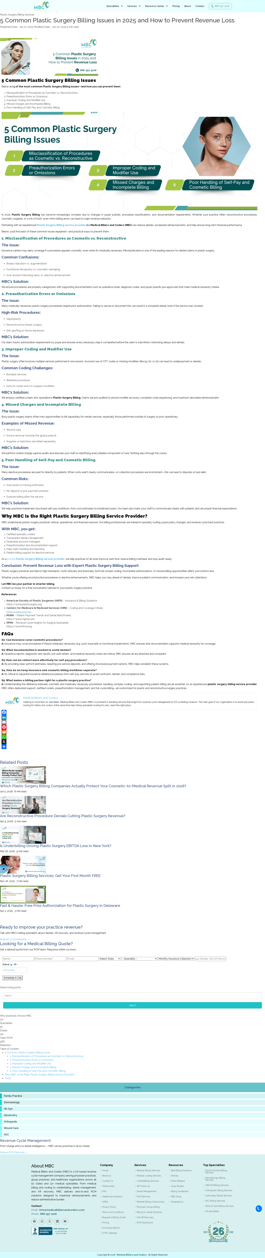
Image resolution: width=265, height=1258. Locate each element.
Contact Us (107, 1181)
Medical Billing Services (148, 1170)
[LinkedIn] (129, 717)
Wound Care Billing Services (219, 1206)
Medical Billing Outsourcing (150, 1202)
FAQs (8, 1078)
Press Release (178, 1181)
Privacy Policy (109, 1207)
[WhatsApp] (129, 736)
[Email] (129, 722)
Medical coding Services (149, 1176)
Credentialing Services (148, 1181)
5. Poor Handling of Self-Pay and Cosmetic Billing (38, 1070)
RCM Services (143, 1196)
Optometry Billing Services (218, 1196)
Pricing (176, 6)
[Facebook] (129, 712)
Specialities (112, 6)
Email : (58, 1209)
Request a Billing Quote (114, 1217)
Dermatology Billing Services (215, 1179)
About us (106, 1176)
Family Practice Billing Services (216, 1171)
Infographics (177, 1202)
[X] (129, 741)
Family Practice (13, 1096)
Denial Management (146, 1191)
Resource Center (154, 6)
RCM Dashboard (145, 1223)
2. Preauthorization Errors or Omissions (31, 1059)
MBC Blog (176, 1196)
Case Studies (177, 1186)
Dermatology (12, 1102)
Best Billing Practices (181, 1170)
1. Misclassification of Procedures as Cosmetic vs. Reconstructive (46, 1056)
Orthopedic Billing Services (218, 1190)
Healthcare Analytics (112, 1196)
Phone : (44, 1213)
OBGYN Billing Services (217, 1185)
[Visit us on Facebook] (34, 1221)
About (187, 6)
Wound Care (11, 1128)
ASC (6, 1134)
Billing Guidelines (179, 1191)
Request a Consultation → (15, 939)
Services (132, 6)
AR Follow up (143, 1186)
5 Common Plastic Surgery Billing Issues (27, 1052)
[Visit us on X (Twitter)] (50, 1221)
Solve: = (9, 964)
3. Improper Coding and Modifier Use (30, 1063)
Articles (174, 1176)
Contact (200, 6)
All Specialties (212, 1211)
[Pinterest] (129, 727)
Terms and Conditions (113, 1212)
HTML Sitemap (109, 1233)
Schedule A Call (12, 977)
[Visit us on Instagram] (42, 1221)
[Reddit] (129, 731)
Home (105, 1170)
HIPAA (105, 1202)
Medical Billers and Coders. (132, 1255)
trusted (36, 558)
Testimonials (108, 1186)
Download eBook (111, 1228)
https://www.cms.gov (18, 611)
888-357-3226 (222, 6)
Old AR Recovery (145, 1217)
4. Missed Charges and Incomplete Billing (33, 1067)
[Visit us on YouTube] (65, 1221)
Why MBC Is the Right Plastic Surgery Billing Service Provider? (40, 1074)
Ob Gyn (8, 1108)
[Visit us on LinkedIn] (57, 1221)
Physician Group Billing (148, 1207)
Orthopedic (10, 1121)
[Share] (129, 746)
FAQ (104, 1191)
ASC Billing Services (215, 1201)
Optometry (10, 1115)
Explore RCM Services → (14, 1152)
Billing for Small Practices (149, 1212)
